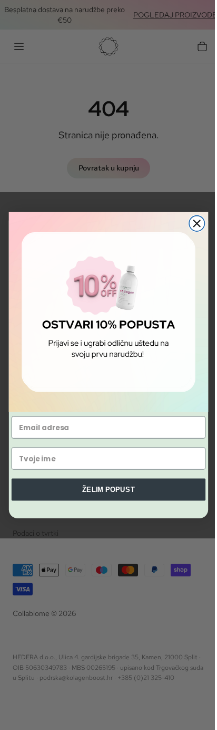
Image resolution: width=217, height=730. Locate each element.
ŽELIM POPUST (108, 488)
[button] (108, 311)
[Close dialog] (196, 223)
